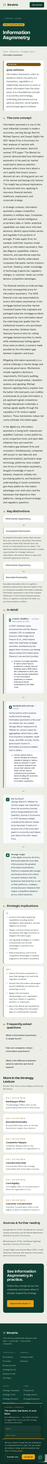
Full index (7, 1361)
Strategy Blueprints (32, 1399)
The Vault (7, 1378)
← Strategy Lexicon (12, 19)
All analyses (8, 1357)
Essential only (12, 1457)
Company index (26, 1357)
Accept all (28, 1457)
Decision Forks (9, 1374)
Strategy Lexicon (28, 51)
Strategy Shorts (9, 1369)
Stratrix (12, 5)
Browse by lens (9, 1365)
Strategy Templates (11, 1390)
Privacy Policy (17, 1451)
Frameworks (29, 1390)
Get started (37, 5)
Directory (24, 1361)
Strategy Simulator (11, 1399)
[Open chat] (40, 1457)
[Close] (40, 1406)
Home (5, 51)
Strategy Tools (9, 1394)
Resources (14, 51)
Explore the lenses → (20, 1303)
